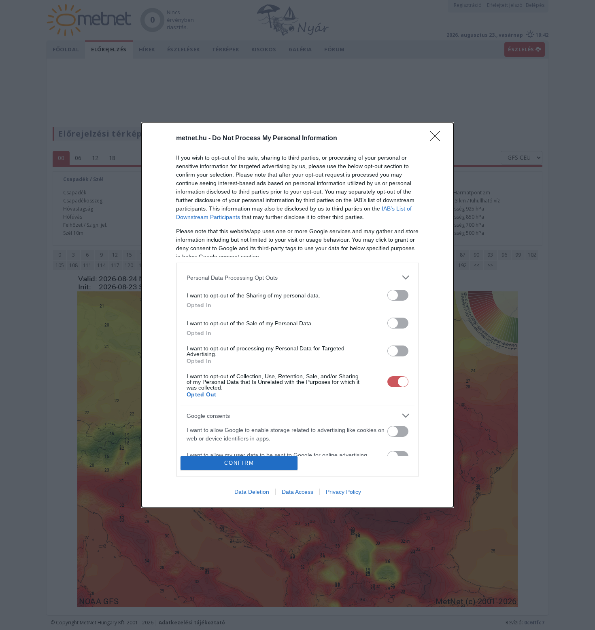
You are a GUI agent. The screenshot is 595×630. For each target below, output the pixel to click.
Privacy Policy (343, 492)
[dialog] (297, 315)
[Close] (437, 138)
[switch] (397, 295)
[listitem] (297, 277)
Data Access (297, 492)
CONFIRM (239, 463)
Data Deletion (251, 492)
